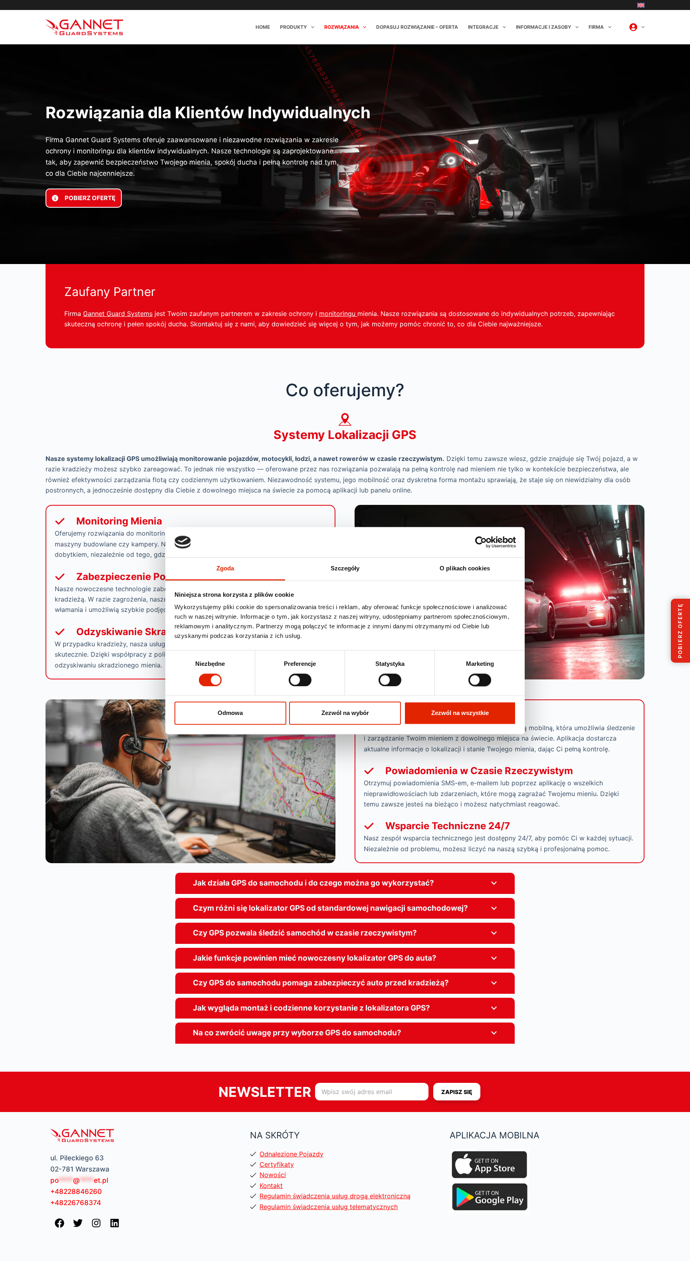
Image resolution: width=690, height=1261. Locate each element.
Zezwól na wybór (345, 713)
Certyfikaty (277, 1164)
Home (263, 27)
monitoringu (338, 314)
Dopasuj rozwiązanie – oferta (417, 27)
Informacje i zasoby (543, 27)
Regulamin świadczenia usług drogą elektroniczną (335, 1196)
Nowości (273, 1175)
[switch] (300, 679)
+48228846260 (76, 1191)
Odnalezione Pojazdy (291, 1154)
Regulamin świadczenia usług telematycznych (329, 1207)
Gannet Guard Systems (118, 314)
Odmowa (230, 713)
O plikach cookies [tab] (465, 568)
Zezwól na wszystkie (460, 713)
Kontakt (271, 1186)
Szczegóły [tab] (345, 568)
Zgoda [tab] (225, 568)
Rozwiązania (341, 27)
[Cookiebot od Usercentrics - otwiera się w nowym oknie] (481, 542)
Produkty (293, 27)
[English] (640, 5)
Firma (596, 27)
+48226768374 (75, 1203)
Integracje (483, 27)
